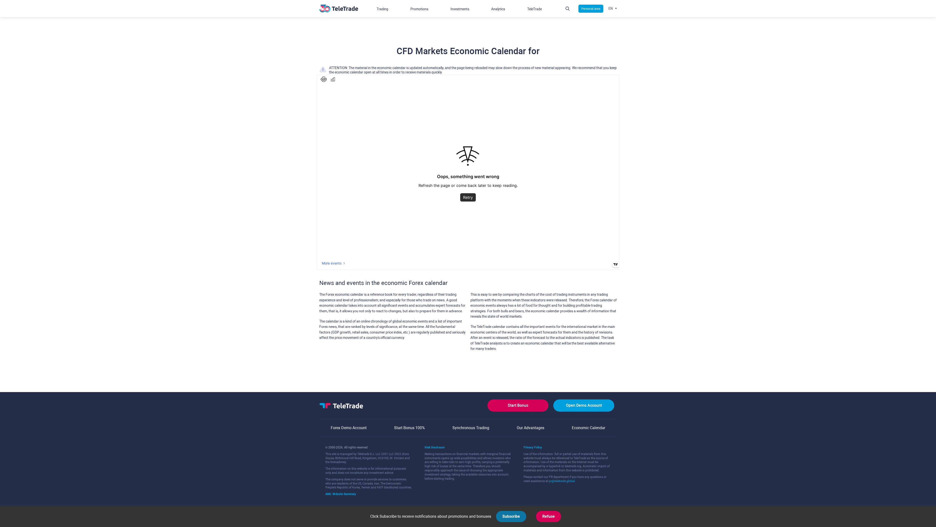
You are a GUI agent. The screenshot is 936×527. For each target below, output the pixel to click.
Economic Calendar (588, 428)
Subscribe (511, 516)
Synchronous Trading (470, 428)
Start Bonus (518, 405)
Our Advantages (530, 428)
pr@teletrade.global (562, 481)
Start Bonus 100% (409, 428)
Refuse (548, 516)
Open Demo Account (584, 405)
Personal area (590, 8)
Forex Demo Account (349, 428)
